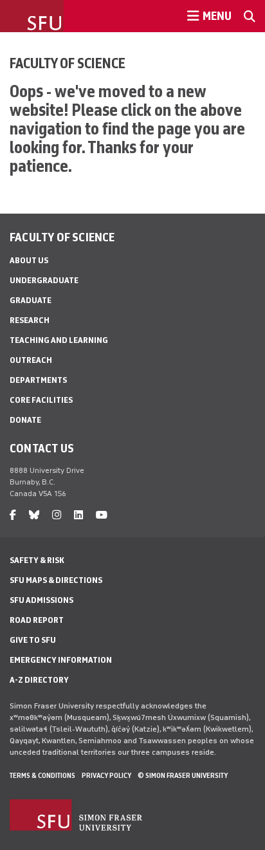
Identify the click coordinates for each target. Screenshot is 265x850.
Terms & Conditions (42, 775)
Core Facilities (41, 399)
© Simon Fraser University (183, 775)
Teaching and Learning (59, 340)
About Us (29, 260)
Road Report (37, 619)
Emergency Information (61, 659)
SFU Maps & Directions (56, 580)
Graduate (30, 300)
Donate (25, 419)
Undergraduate (44, 280)
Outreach (31, 360)
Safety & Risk (37, 560)
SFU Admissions (41, 600)
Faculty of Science (67, 63)
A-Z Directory (39, 679)
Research (30, 320)
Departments (38, 379)
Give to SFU (33, 639)
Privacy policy (106, 775)
